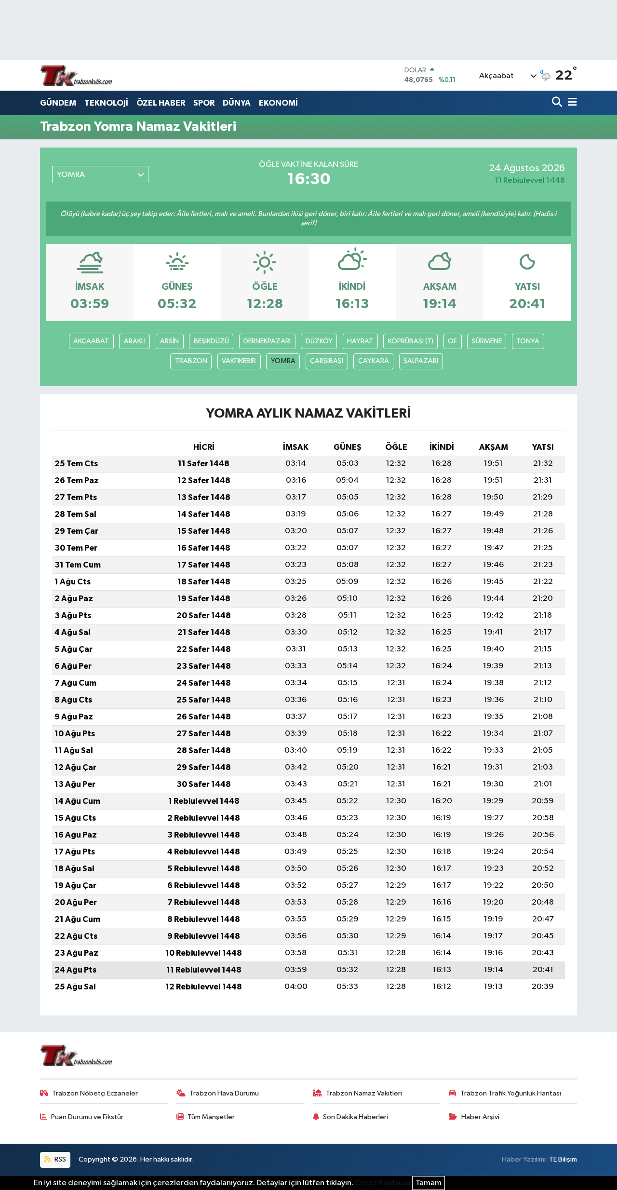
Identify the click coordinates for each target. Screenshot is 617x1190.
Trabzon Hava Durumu (224, 1093)
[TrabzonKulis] (76, 75)
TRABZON (191, 361)
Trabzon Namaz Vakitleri (364, 1093)
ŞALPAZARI (420, 361)
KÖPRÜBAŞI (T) (410, 341)
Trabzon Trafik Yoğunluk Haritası (510, 1093)
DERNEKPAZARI (267, 341)
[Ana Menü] (570, 103)
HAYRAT (360, 341)
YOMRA (283, 361)
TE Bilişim (563, 1159)
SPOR (204, 103)
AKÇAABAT (91, 341)
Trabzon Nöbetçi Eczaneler (95, 1093)
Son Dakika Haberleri (355, 1117)
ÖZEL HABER (160, 103)
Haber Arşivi (480, 1117)
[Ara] (558, 103)
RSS (59, 1159)
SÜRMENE (487, 341)
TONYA (527, 341)
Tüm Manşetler (211, 1117)
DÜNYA (237, 103)
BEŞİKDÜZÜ (211, 341)
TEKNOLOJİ (106, 103)
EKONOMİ (278, 103)
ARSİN (169, 341)
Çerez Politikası (383, 1183)
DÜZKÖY (319, 341)
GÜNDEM (58, 103)
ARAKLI (135, 341)
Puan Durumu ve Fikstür (87, 1117)
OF (452, 341)
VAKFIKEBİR (239, 361)
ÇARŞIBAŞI (326, 361)
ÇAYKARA (373, 361)
